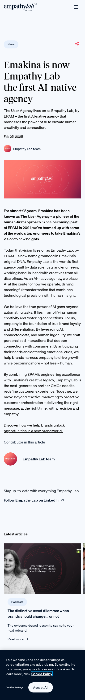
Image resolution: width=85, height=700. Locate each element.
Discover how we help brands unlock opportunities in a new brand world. (34, 428)
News (11, 44)
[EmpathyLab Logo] (20, 7)
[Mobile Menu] (76, 7)
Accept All (40, 687)
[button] (77, 44)
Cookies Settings (15, 687)
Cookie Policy (41, 674)
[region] (42, 675)
